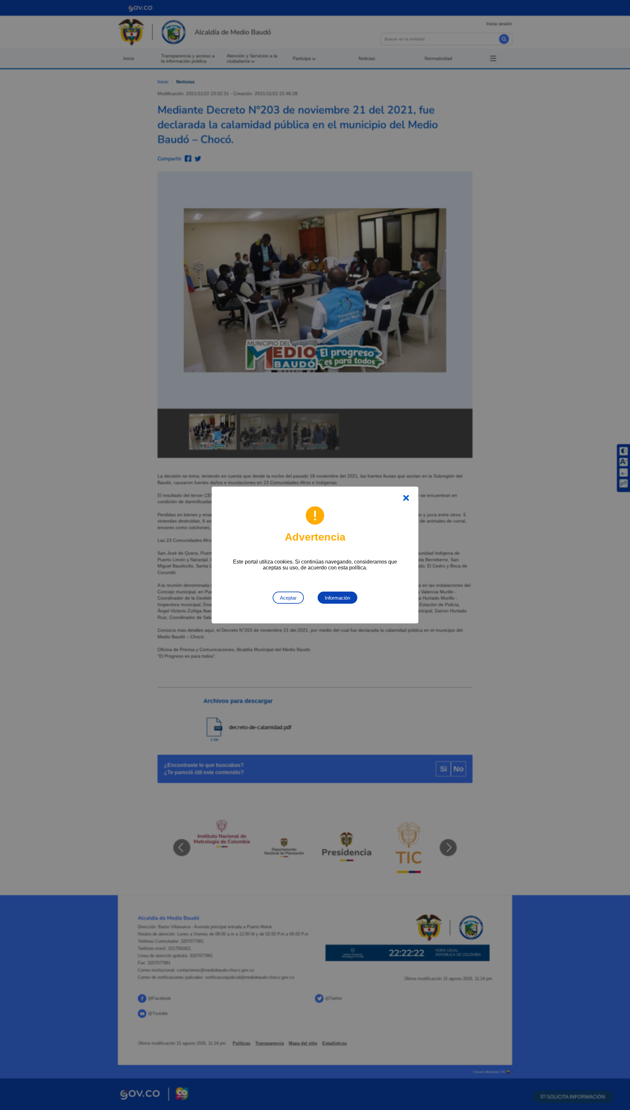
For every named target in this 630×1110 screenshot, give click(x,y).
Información (337, 598)
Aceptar (288, 598)
